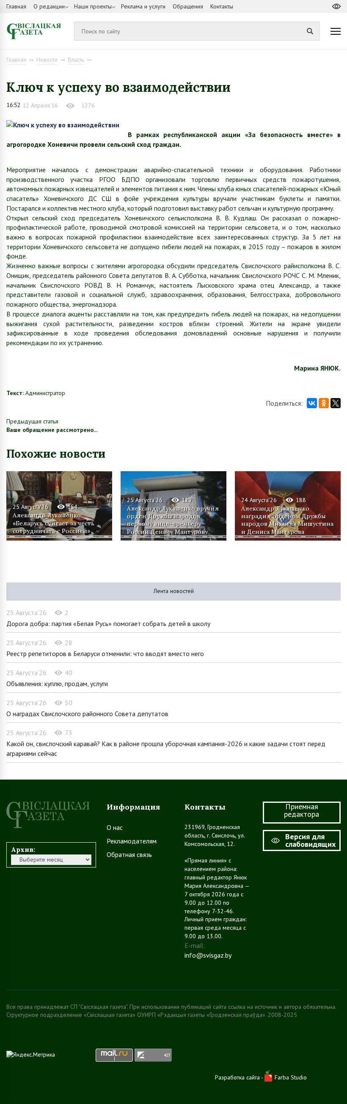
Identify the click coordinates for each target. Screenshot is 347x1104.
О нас (115, 827)
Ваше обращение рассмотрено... (51, 430)
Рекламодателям (132, 841)
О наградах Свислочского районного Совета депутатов (87, 713)
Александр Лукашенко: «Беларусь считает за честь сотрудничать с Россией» (53, 522)
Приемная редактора (301, 810)
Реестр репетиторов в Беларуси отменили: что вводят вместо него (105, 653)
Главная (16, 6)
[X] (335, 403)
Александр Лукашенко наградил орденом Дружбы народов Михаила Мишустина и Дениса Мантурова (287, 520)
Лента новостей (174, 591)
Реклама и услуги (143, 6)
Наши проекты (93, 6)
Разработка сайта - (239, 1077)
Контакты (221, 6)
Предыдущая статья (32, 421)
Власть (76, 59)
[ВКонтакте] (312, 403)
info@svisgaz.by (208, 955)
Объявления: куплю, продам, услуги (57, 683)
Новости (47, 59)
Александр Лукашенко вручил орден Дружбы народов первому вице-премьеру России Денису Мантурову (173, 520)
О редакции (49, 6)
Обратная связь (129, 854)
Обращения (188, 6)
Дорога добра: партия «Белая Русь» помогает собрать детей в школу (108, 623)
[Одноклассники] (324, 403)
